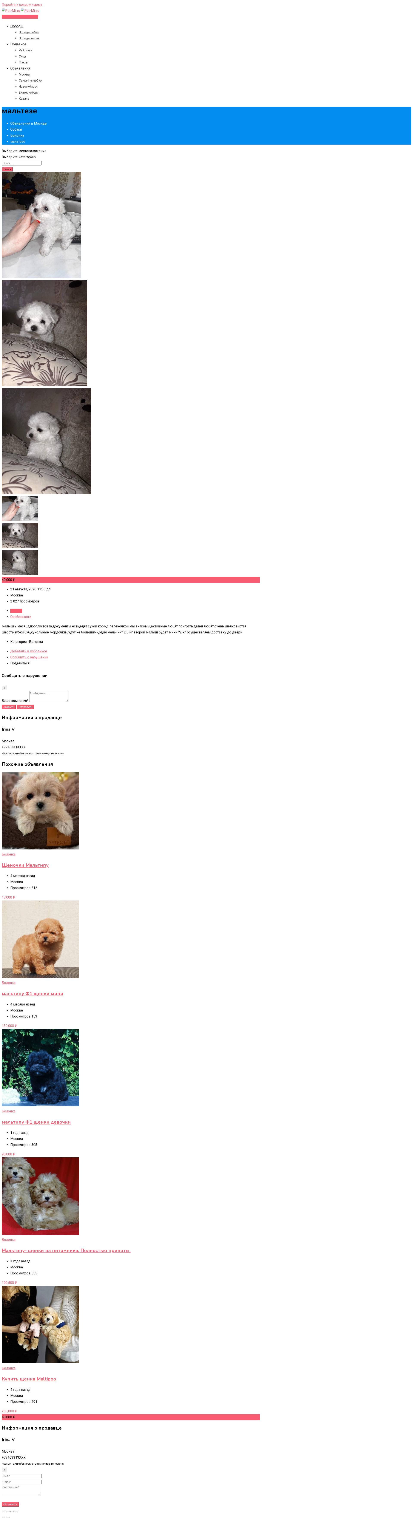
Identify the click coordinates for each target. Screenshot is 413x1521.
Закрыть (8, 707)
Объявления (20, 68)
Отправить (25, 707)
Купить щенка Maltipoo (29, 1379)
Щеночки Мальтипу (25, 865)
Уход (22, 56)
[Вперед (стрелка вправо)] (7, 1517)
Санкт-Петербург (31, 80)
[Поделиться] (7, 1511)
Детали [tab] (16, 611)
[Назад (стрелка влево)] (3, 1517)
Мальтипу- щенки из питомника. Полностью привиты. (66, 1250)
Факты (23, 62)
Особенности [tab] (20, 617)
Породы (16, 26)
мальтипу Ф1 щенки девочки (36, 1122)
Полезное (18, 44)
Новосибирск (28, 86)
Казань (24, 98)
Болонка (8, 854)
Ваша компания (15, 701)
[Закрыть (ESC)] (3, 1511)
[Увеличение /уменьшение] (16, 1511)
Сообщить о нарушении (29, 657)
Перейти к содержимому (22, 5)
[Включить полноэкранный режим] (12, 1511)
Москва (24, 74)
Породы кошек (29, 38)
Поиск (7, 169)
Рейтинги (25, 50)
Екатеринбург (28, 92)
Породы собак (29, 32)
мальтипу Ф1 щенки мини (32, 993)
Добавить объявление (20, 17)
